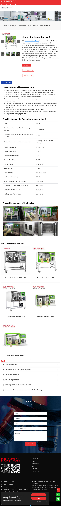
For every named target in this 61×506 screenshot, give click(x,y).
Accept (38, 495)
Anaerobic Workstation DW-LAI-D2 (15, 278)
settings (18, 500)
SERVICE (34, 469)
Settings (38, 501)
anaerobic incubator (32, 41)
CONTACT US (35, 471)
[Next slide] (18, 41)
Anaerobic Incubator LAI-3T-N (16, 316)
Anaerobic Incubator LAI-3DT (15, 355)
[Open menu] (58, 2)
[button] (8, 54)
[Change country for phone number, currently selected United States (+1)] (15, 428)
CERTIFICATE (35, 464)
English (5, 8)
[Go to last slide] (2, 41)
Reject (38, 498)
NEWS (33, 466)
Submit (30, 444)
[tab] (6, 82)
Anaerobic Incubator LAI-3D (45, 316)
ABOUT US (35, 459)
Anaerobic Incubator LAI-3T (45, 278)
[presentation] (15, 260)
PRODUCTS (35, 461)
